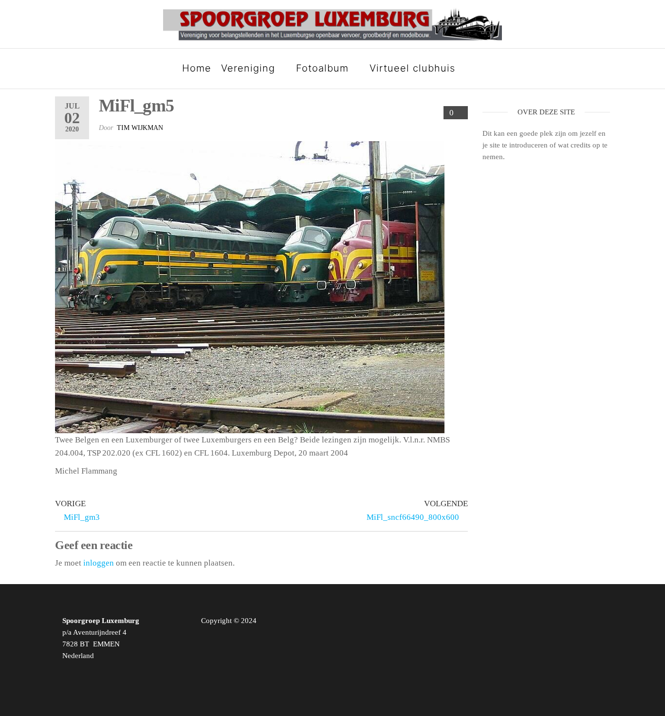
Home (196, 68)
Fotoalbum (322, 68)
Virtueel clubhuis (412, 68)
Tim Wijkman (140, 127)
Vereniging (248, 68)
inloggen (98, 563)
